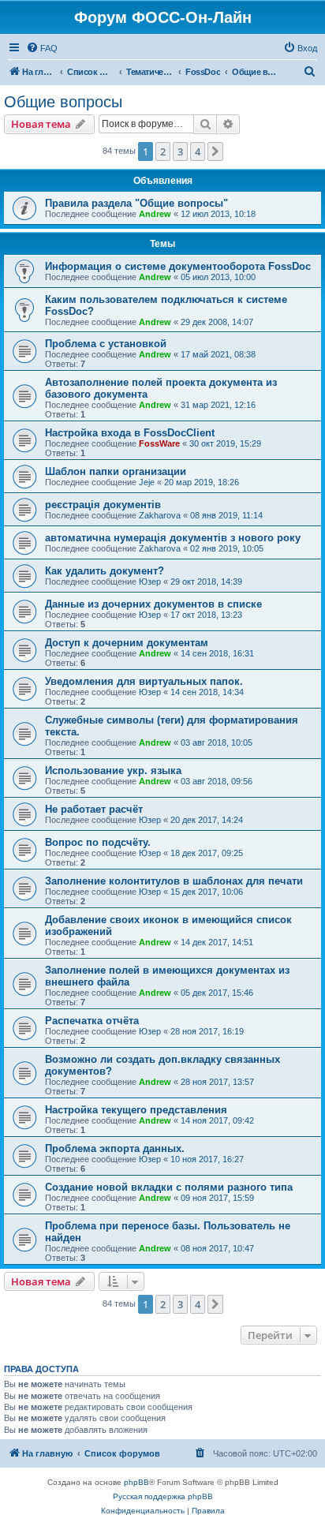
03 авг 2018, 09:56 (216, 781)
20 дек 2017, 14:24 (206, 820)
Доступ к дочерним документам (126, 643)
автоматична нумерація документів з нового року (173, 538)
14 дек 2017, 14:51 (217, 942)
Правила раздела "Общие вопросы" (136, 203)
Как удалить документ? (104, 571)
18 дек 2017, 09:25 (206, 853)
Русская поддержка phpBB (163, 1496)
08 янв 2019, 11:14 (226, 515)
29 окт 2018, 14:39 (206, 581)
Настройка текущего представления (136, 1110)
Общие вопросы (63, 101)
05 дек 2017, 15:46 (217, 992)
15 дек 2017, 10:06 (206, 891)
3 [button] (180, 151)
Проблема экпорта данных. (115, 1148)
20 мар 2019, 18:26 (201, 482)
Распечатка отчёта (92, 1021)
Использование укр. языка (113, 770)
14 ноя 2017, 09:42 (217, 1120)
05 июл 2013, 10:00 (218, 277)
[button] (215, 151)
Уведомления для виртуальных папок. (144, 681)
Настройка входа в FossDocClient (130, 433)
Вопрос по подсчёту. (98, 842)
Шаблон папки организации (115, 471)
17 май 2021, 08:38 (218, 354)
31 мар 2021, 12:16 (218, 405)
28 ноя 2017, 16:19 (207, 1031)
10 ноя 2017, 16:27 (207, 1159)
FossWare (159, 443)
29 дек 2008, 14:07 (217, 322)
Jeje (147, 482)
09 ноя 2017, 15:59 (217, 1197)
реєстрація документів (103, 505)
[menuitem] (42, 48)
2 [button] (163, 151)
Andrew (155, 214)
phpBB (136, 1482)
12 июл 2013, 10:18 (218, 214)
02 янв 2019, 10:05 (226, 548)
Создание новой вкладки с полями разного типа (169, 1187)
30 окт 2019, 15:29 (225, 443)
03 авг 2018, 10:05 (216, 742)
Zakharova (160, 515)
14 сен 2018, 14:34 (207, 692)
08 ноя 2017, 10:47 (217, 1248)
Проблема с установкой (105, 344)
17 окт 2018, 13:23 (206, 614)
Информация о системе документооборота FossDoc (178, 266)
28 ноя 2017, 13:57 (217, 1082)
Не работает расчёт (94, 809)
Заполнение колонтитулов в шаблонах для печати (174, 881)
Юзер (150, 581)
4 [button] (197, 151)
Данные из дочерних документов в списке (153, 604)
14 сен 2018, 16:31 (217, 653)
